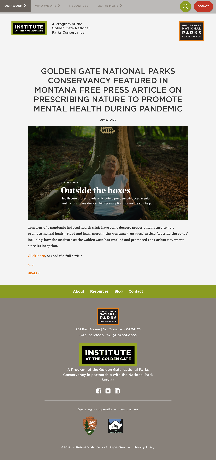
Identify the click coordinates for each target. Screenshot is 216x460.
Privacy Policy (144, 447)
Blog (118, 291)
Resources (78, 5)
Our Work (13, 5)
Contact (136, 291)
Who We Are (46, 5)
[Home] (30, 28)
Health (34, 273)
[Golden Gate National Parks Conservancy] (94, 19)
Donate (204, 6)
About (78, 291)
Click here (36, 256)
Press (31, 265)
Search (185, 6)
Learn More (108, 5)
